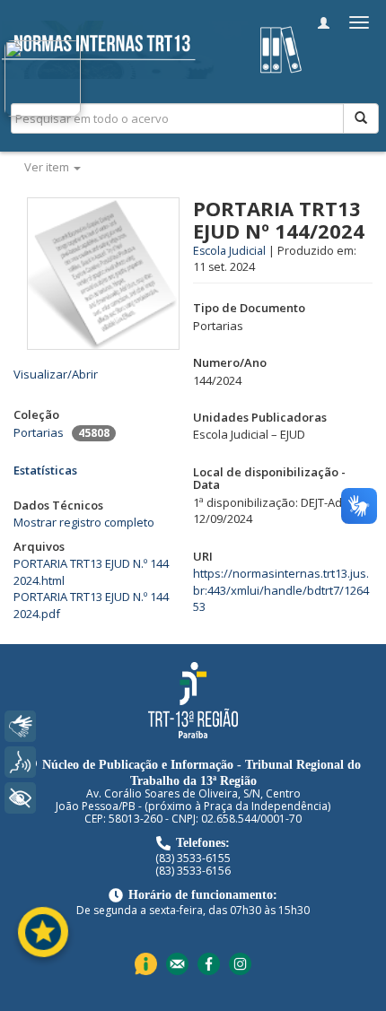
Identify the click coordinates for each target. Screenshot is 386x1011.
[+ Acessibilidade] (20, 798)
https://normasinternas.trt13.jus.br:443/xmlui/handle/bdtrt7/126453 (281, 589)
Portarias (38, 432)
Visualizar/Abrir (55, 374)
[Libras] (20, 726)
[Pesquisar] (361, 118)
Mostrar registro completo (83, 522)
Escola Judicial (229, 250)
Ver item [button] (48, 167)
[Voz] (20, 762)
